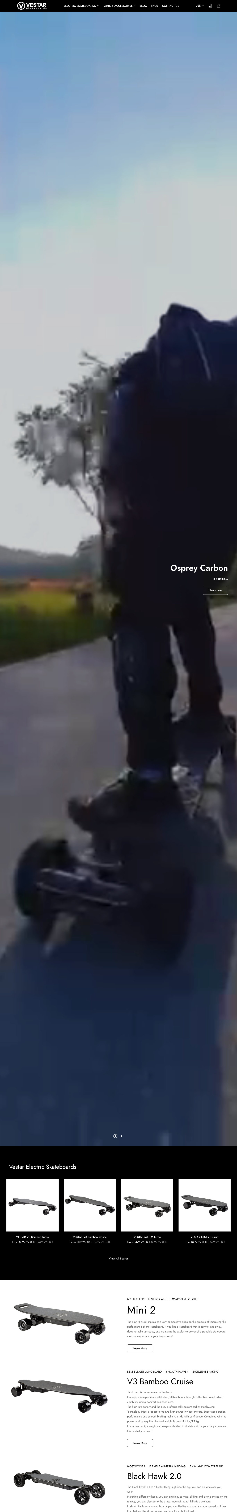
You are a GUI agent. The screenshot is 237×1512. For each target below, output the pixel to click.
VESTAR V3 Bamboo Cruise (90, 1237)
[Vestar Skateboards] (32, 6)
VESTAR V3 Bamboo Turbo (32, 1237)
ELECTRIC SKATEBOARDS (80, 6)
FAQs (154, 6)
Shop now (215, 590)
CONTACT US (170, 6)
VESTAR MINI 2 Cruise (204, 1237)
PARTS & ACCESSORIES (118, 6)
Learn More (140, 1348)
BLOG (143, 6)
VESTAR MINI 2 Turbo (147, 1237)
